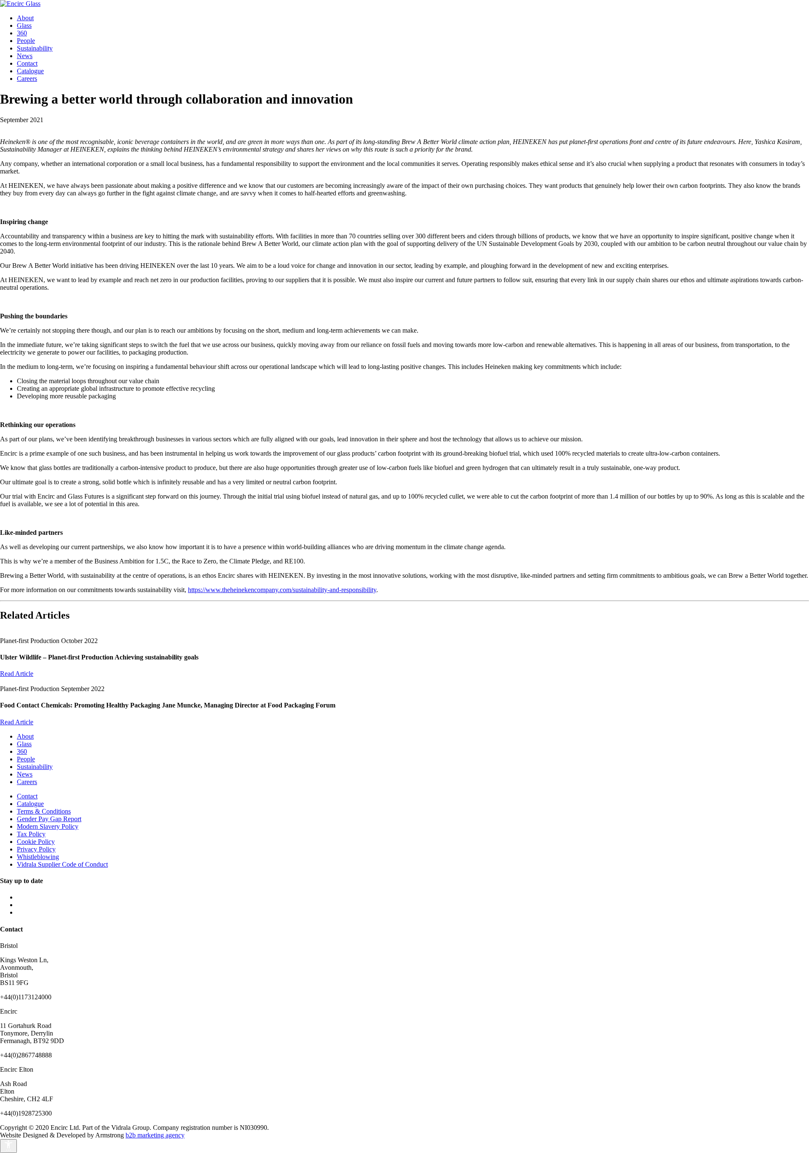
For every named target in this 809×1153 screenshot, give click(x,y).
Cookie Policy (36, 841)
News (24, 55)
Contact (27, 63)
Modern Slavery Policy (47, 826)
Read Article (16, 673)
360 (22, 33)
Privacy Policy (36, 849)
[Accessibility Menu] (8, 1146)
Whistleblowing (38, 856)
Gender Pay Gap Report (49, 818)
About (25, 17)
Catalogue (30, 71)
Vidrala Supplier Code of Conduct (62, 864)
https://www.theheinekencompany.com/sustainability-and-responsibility (282, 589)
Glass (24, 25)
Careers (27, 78)
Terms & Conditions (44, 811)
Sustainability (35, 48)
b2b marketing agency (155, 1135)
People (26, 40)
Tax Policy (31, 834)
